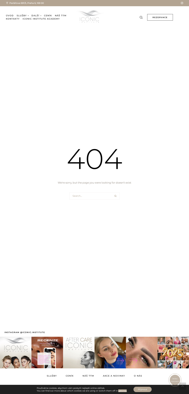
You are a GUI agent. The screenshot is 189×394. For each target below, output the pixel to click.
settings (122, 390)
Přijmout (142, 389)
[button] (182, 3)
